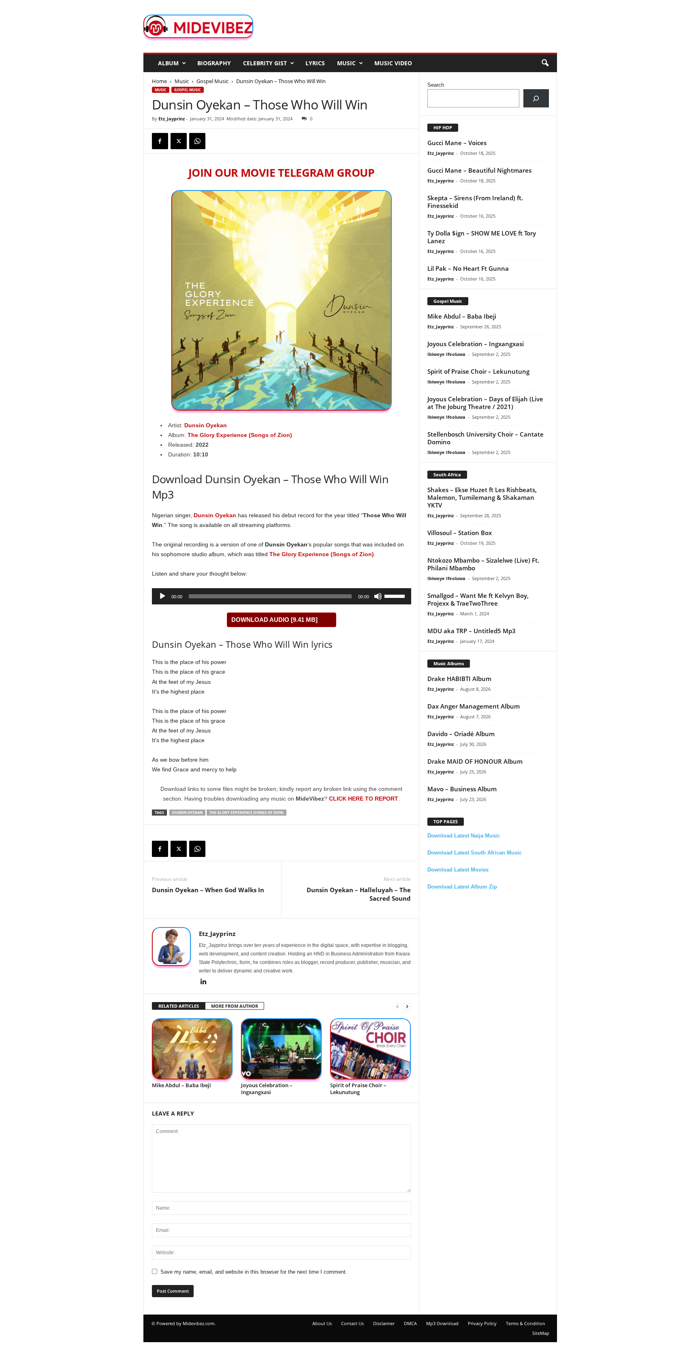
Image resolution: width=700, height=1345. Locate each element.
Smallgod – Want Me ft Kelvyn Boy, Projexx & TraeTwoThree (478, 599)
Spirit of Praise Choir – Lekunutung (358, 1089)
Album (168, 63)
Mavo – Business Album (462, 789)
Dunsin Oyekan (205, 425)
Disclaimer (384, 1323)
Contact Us (352, 1323)
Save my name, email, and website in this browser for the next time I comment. (253, 1272)
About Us (322, 1323)
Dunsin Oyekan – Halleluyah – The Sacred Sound (359, 894)
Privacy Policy (482, 1323)
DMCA (410, 1323)
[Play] (162, 596)
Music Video (393, 63)
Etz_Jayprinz (171, 119)
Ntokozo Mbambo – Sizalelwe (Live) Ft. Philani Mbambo (483, 564)
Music (346, 63)
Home (159, 81)
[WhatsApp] (197, 141)
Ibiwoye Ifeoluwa (446, 354)
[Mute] (378, 596)
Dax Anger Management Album (473, 706)
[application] (281, 596)
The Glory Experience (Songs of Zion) (321, 554)
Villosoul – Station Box (459, 533)
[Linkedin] (204, 982)
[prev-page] (397, 1006)
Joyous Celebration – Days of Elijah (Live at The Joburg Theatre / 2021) (485, 403)
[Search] (536, 98)
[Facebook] (160, 141)
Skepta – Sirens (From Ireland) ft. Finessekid (475, 202)
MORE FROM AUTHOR (234, 1006)
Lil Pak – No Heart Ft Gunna (468, 268)
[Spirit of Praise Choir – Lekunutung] (370, 1048)
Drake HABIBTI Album (459, 679)
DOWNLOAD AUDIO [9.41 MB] (274, 619)
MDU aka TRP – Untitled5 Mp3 (471, 631)
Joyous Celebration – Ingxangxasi (266, 1089)
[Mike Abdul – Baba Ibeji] (192, 1048)
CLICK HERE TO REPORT (363, 798)
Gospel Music (212, 81)
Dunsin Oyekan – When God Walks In (208, 890)
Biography (214, 63)
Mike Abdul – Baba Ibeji (181, 1085)
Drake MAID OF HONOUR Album (475, 761)
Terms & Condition (525, 1323)
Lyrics (315, 63)
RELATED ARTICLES (178, 1006)
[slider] (395, 595)
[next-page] (407, 1006)
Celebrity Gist (265, 63)
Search (435, 85)
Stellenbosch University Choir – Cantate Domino (485, 438)
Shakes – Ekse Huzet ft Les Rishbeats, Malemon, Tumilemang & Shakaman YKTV (482, 497)
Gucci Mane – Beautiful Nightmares (479, 170)
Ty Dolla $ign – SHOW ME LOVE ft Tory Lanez (481, 237)
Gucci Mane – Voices (457, 143)
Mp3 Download (442, 1323)
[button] (545, 63)
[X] (179, 141)
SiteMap (540, 1333)
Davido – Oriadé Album (461, 734)
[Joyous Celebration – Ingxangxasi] (281, 1048)
